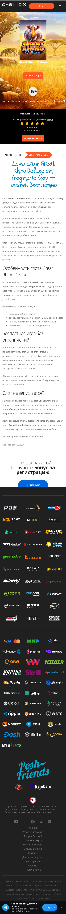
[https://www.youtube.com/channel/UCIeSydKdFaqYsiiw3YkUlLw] (16, 821)
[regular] (32, 123)
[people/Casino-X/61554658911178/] (33, 821)
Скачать (32, 865)
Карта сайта (34, 869)
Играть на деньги (33, 138)
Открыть (50, 907)
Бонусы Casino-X (33, 836)
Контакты (33, 852)
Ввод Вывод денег (33, 844)
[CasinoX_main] (41, 821)
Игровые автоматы (33, 831)
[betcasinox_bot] (49, 821)
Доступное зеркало (33, 857)
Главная (8, 154)
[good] (37, 123)
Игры (20, 154)
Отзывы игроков (33, 848)
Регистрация (33, 484)
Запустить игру (33, 75)
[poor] (27, 123)
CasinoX (43, 206)
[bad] (22, 123)
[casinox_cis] (25, 821)
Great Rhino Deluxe (38, 154)
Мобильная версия (32, 840)
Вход (41, 6)
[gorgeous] (42, 123)
